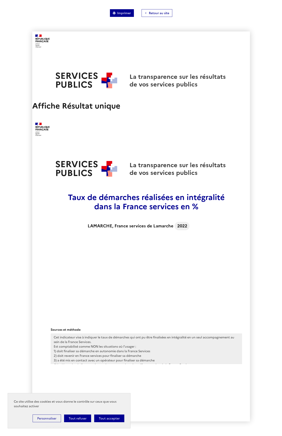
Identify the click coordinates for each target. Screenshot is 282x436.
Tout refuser (78, 418)
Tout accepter (109, 418)
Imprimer (124, 13)
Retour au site (159, 13)
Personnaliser (46, 418)
